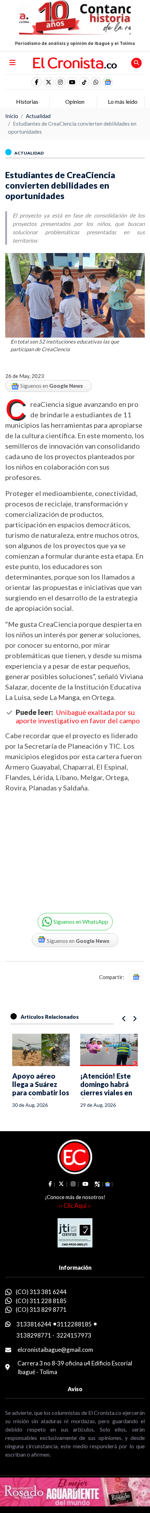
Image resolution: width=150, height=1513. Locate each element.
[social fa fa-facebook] (36, 82)
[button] (96, 82)
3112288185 (74, 1324)
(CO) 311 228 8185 (41, 1301)
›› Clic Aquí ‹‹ (75, 1205)
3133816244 (33, 1324)
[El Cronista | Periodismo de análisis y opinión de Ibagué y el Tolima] (75, 62)
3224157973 (74, 1335)
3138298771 (33, 1335)
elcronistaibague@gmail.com (55, 1349)
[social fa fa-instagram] (60, 82)
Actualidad (38, 116)
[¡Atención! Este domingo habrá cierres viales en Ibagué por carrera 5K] (41, 1050)
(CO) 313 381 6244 (41, 1291)
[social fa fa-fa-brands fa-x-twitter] (48, 82)
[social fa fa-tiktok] (84, 82)
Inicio (11, 116)
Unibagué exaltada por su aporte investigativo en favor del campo (78, 716)
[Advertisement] (62, 847)
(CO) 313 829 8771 (41, 1309)
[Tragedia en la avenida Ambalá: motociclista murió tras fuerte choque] (109, 1050)
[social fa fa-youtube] (72, 82)
